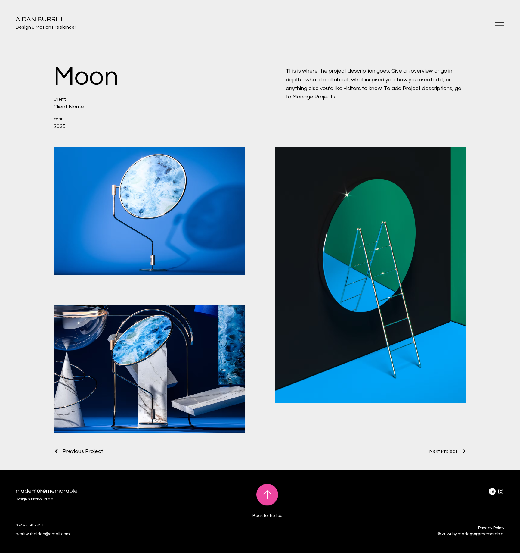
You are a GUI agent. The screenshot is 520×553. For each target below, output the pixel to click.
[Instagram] (500, 491)
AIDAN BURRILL (40, 19)
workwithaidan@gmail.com (43, 534)
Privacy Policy (491, 528)
